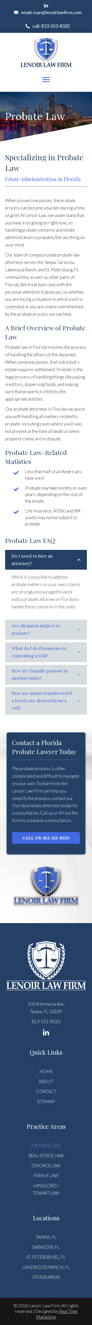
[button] (46, 5)
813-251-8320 (46, 1021)
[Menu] (46, 79)
